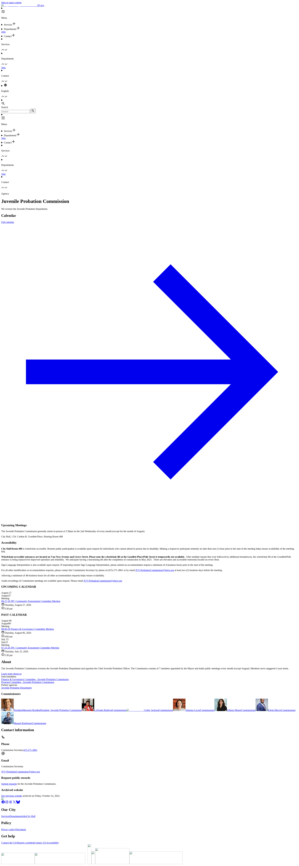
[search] (33, 111)
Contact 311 (40, 842)
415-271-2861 (30, 750)
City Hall (30, 816)
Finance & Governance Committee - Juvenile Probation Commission (35, 679)
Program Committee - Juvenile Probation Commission (27, 682)
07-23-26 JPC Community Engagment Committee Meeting (30, 647)
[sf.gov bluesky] (18, 803)
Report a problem (25, 842)
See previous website (11, 796)
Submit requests (9, 784)
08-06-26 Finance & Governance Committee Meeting (27, 629)
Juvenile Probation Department (16, 687)
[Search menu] (149, 102)
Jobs (3, 32)
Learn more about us (11, 673)
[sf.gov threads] (10, 803)
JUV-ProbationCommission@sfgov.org (154, 570)
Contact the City (9, 842)
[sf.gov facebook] (3, 803)
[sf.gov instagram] (7, 803)
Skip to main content (11, 2)
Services (5, 816)
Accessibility (52, 842)
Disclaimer (20, 829)
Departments (15, 816)
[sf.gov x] (14, 803)
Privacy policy (8, 829)
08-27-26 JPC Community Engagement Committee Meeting (30, 601)
